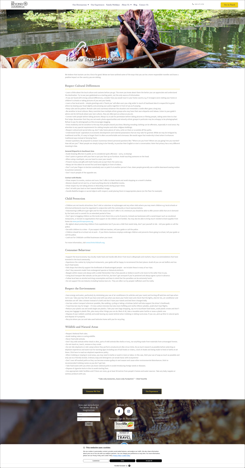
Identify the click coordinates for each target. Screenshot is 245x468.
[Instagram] (128, 411)
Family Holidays (113, 5)
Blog (135, 5)
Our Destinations (80, 5)
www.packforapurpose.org (82, 221)
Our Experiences (97, 5)
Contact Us (143, 5)
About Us (125, 5)
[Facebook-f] (119, 411)
